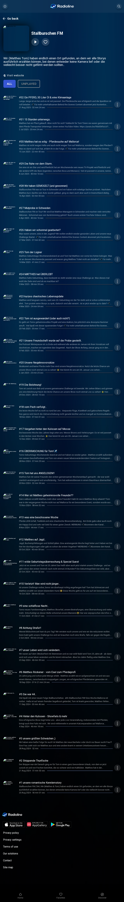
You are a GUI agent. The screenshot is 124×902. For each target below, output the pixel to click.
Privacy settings (12, 839)
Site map (8, 867)
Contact (7, 860)
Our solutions (10, 853)
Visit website (15, 75)
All (9, 84)
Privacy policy (11, 832)
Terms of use (10, 846)
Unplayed (28, 84)
